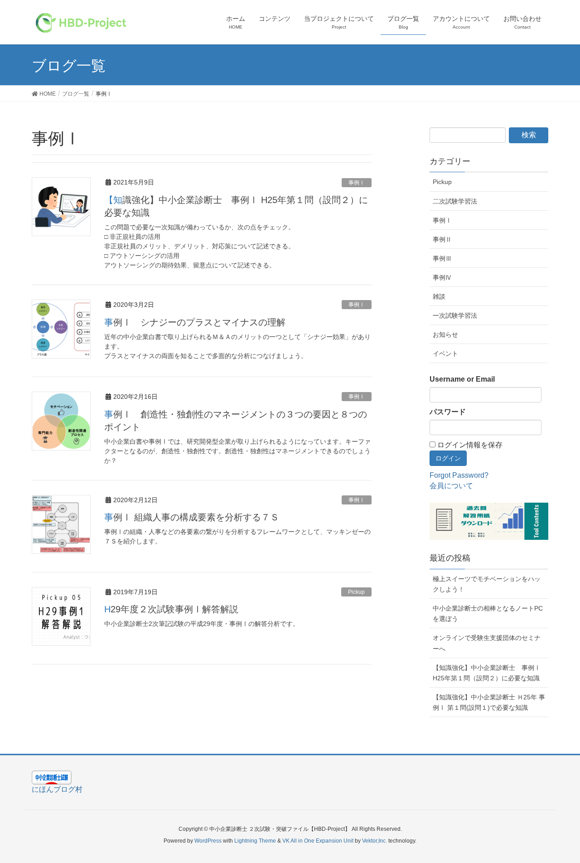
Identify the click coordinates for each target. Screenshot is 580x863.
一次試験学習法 (455, 315)
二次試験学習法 (455, 201)
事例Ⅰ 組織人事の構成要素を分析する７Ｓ (191, 517)
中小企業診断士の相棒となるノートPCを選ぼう (488, 613)
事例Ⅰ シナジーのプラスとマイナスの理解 (194, 322)
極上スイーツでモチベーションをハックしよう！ (487, 584)
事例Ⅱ (442, 239)
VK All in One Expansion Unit (317, 841)
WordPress (208, 841)
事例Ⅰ (356, 182)
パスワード (448, 412)
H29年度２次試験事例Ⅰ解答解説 (171, 609)
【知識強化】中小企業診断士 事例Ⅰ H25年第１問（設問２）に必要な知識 (487, 673)
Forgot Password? (459, 475)
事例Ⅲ (442, 258)
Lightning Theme (255, 841)
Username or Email (462, 379)
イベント (445, 353)
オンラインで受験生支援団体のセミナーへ (487, 643)
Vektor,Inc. (374, 841)
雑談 (439, 296)
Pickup (356, 592)
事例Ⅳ (442, 277)
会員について (451, 486)
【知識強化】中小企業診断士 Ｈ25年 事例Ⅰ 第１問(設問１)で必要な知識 (489, 702)
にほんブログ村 (57, 789)
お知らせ (445, 334)
